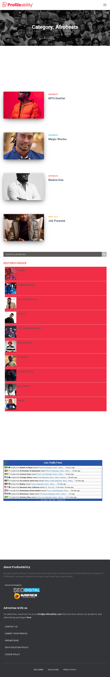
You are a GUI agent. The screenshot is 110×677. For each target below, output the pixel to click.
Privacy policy (69, 669)
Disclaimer (38, 669)
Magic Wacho (57, 139)
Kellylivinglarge (26, 284)
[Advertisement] (55, 66)
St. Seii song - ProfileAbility (55, 487)
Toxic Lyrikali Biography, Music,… (58, 490)
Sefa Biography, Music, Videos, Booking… (52, 477)
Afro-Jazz (53, 217)
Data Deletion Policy (17, 647)
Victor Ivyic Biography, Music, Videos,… (51, 474)
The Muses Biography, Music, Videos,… (54, 494)
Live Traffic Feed (53, 462)
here (29, 617)
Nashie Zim (55, 180)
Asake (21, 270)
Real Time (52, 500)
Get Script (44, 500)
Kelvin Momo (25, 342)
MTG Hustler (56, 98)
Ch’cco (22, 313)
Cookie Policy (12, 654)
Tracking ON (61, 500)
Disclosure (53, 669)
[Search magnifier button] (104, 254)
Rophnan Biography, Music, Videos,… (52, 467)
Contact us (11, 626)
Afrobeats (53, 94)
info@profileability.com (49, 614)
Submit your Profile (16, 633)
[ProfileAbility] (18, 4)
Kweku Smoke (26, 371)
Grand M (23, 357)
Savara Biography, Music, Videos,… (44, 484)
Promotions (12, 640)
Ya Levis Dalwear (27, 299)
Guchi (21, 400)
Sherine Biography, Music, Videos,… (59, 471)
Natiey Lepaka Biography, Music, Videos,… (60, 481)
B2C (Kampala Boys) (29, 328)
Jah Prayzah (56, 220)
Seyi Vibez (24, 385)
